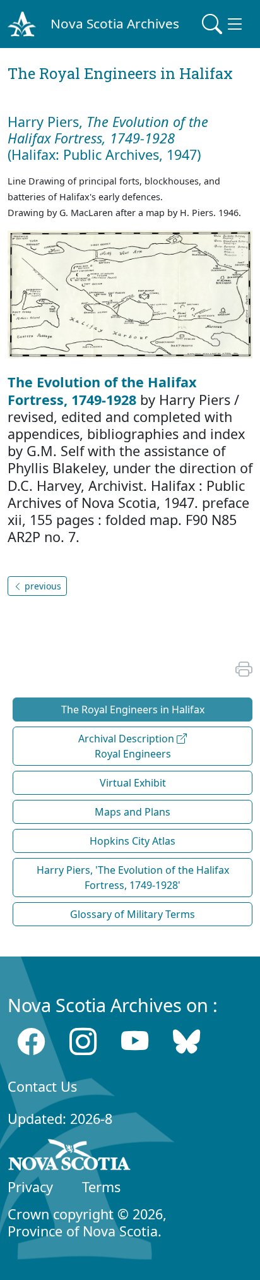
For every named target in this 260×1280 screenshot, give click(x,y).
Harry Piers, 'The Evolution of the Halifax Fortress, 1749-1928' (133, 877)
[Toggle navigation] (223, 24)
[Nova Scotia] (70, 1157)
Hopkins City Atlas (132, 841)
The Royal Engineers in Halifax (132, 709)
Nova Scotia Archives (114, 23)
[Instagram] (83, 1041)
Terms (101, 1187)
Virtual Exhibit (133, 783)
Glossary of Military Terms (132, 914)
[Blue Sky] (186, 1041)
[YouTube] (134, 1041)
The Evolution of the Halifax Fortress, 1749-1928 (102, 390)
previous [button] (41, 586)
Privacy (30, 1187)
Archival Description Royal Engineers (127, 746)
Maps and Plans (132, 812)
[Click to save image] (130, 294)
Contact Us (42, 1086)
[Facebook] (31, 1041)
